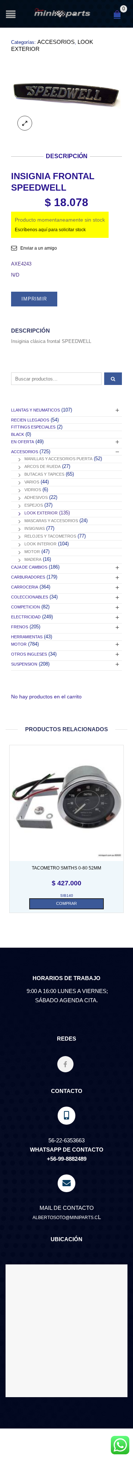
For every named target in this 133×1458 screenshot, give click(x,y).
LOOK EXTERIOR (41, 513)
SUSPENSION (24, 664)
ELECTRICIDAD (26, 617)
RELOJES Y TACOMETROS (50, 536)
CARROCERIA (24, 587)
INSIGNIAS (34, 528)
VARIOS (31, 482)
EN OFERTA (22, 442)
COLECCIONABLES (29, 597)
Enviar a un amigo (38, 248)
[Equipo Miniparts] (120, 1445)
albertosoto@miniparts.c (65, 1217)
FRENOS (19, 627)
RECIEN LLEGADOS (30, 420)
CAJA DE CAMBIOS (29, 567)
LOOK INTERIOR (40, 544)
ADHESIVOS (36, 497)
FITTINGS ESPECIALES (33, 427)
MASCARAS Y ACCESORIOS (51, 520)
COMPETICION (25, 607)
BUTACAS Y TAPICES (44, 474)
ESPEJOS (33, 505)
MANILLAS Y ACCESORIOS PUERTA (58, 459)
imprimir (34, 299)
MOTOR (32, 551)
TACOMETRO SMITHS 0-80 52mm (66, 868)
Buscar (113, 378)
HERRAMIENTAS (26, 637)
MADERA (32, 559)
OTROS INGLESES (29, 654)
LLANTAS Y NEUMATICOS (35, 410)
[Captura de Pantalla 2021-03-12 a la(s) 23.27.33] (66, 95)
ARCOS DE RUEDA (42, 466)
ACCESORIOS (56, 42)
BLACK (17, 434)
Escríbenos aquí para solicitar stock (50, 229)
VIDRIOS (32, 489)
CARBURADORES (28, 577)
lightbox (24, 123)
